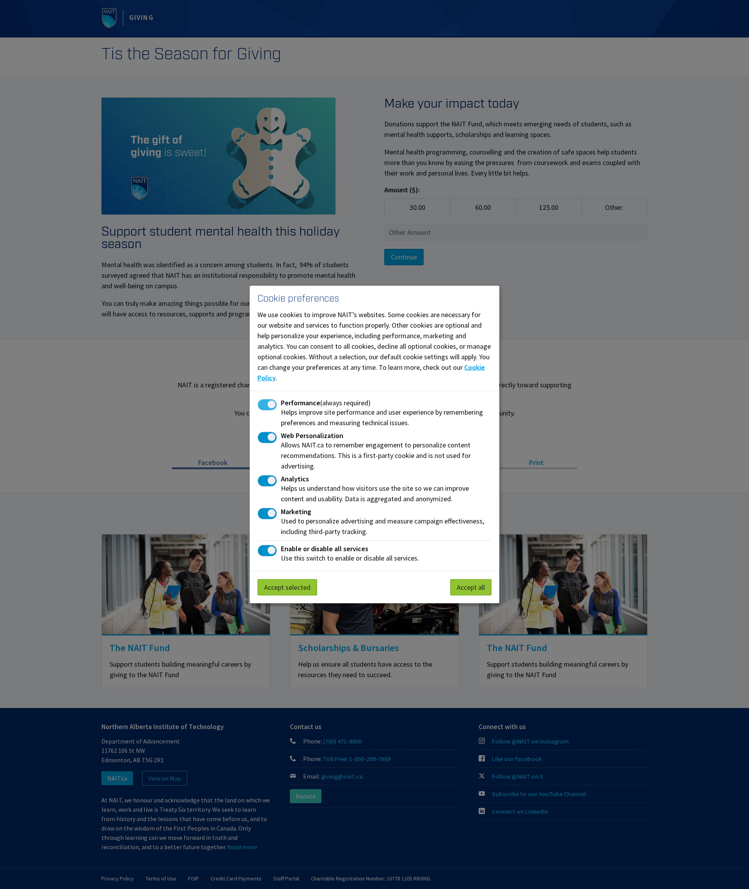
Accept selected (287, 587)
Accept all (471, 587)
